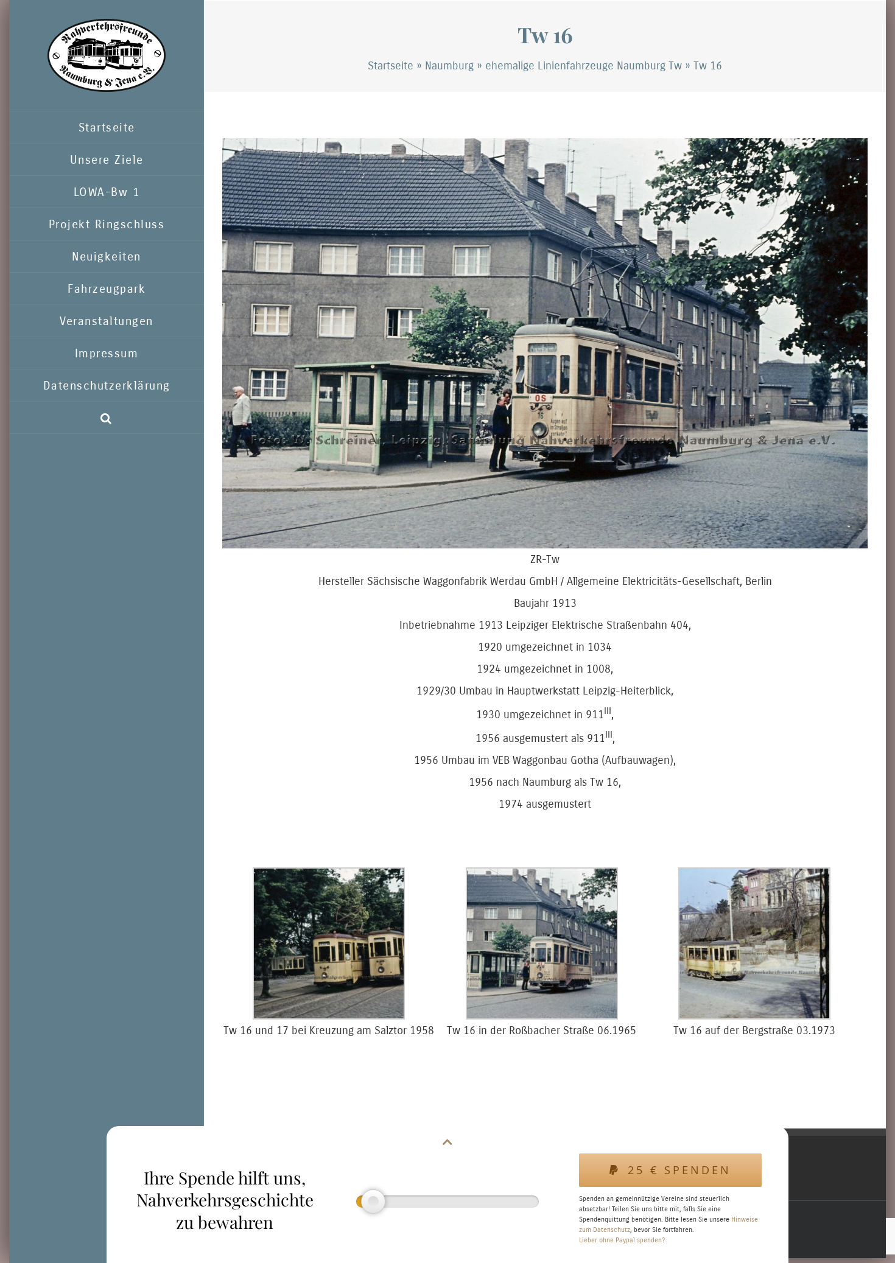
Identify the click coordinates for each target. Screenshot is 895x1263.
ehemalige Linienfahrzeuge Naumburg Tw (583, 65)
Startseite (390, 65)
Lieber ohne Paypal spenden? (622, 1240)
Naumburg (449, 65)
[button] (106, 418)
